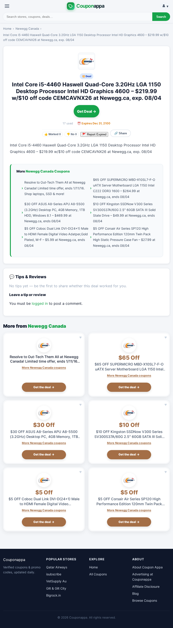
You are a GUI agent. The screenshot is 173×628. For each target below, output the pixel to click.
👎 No (72, 134)
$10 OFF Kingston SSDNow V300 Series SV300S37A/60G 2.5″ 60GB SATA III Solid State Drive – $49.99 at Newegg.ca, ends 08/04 (124, 212)
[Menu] (7, 6)
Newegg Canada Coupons (48, 171)
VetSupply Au (56, 581)
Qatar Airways (56, 567)
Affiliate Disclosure (145, 586)
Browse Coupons (144, 600)
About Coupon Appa (147, 567)
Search (161, 16)
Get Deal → (86, 111)
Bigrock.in (53, 595)
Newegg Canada (27, 28)
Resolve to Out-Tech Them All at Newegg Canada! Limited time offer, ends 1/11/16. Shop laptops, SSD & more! (54, 188)
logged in (40, 303)
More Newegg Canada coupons (44, 367)
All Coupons (98, 574)
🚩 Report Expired (94, 134)
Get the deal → (44, 387)
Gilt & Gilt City (56, 588)
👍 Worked (52, 134)
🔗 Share (120, 133)
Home (7, 28)
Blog (135, 593)
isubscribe (53, 574)
